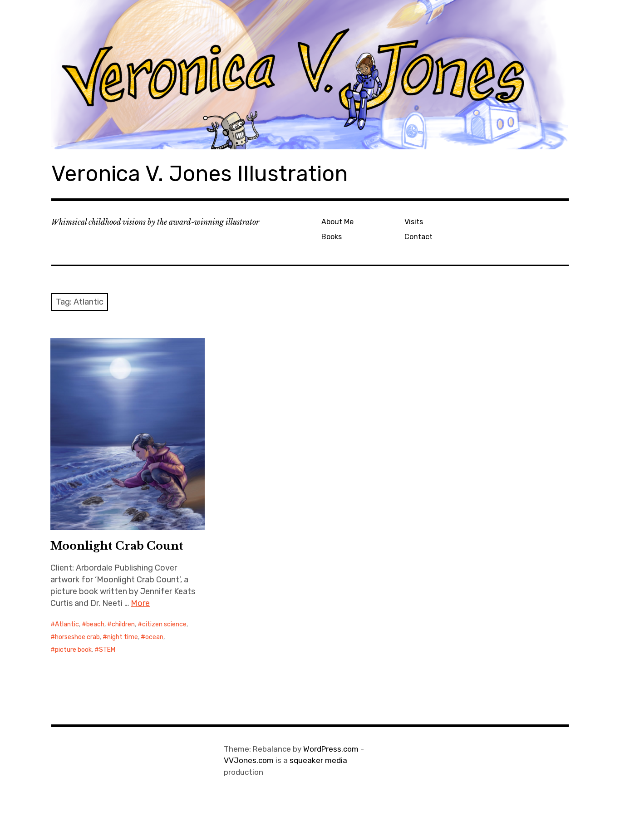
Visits (413, 221)
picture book (73, 650)
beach (95, 624)
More (140, 603)
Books (331, 236)
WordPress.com (331, 748)
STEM (107, 650)
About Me (337, 221)
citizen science (164, 624)
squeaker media (318, 760)
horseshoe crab (77, 637)
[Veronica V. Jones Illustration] (310, 74)
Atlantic (67, 624)
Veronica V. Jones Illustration (199, 174)
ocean (154, 637)
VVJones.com (249, 760)
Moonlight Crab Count (116, 545)
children (123, 624)
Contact (418, 236)
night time (122, 637)
